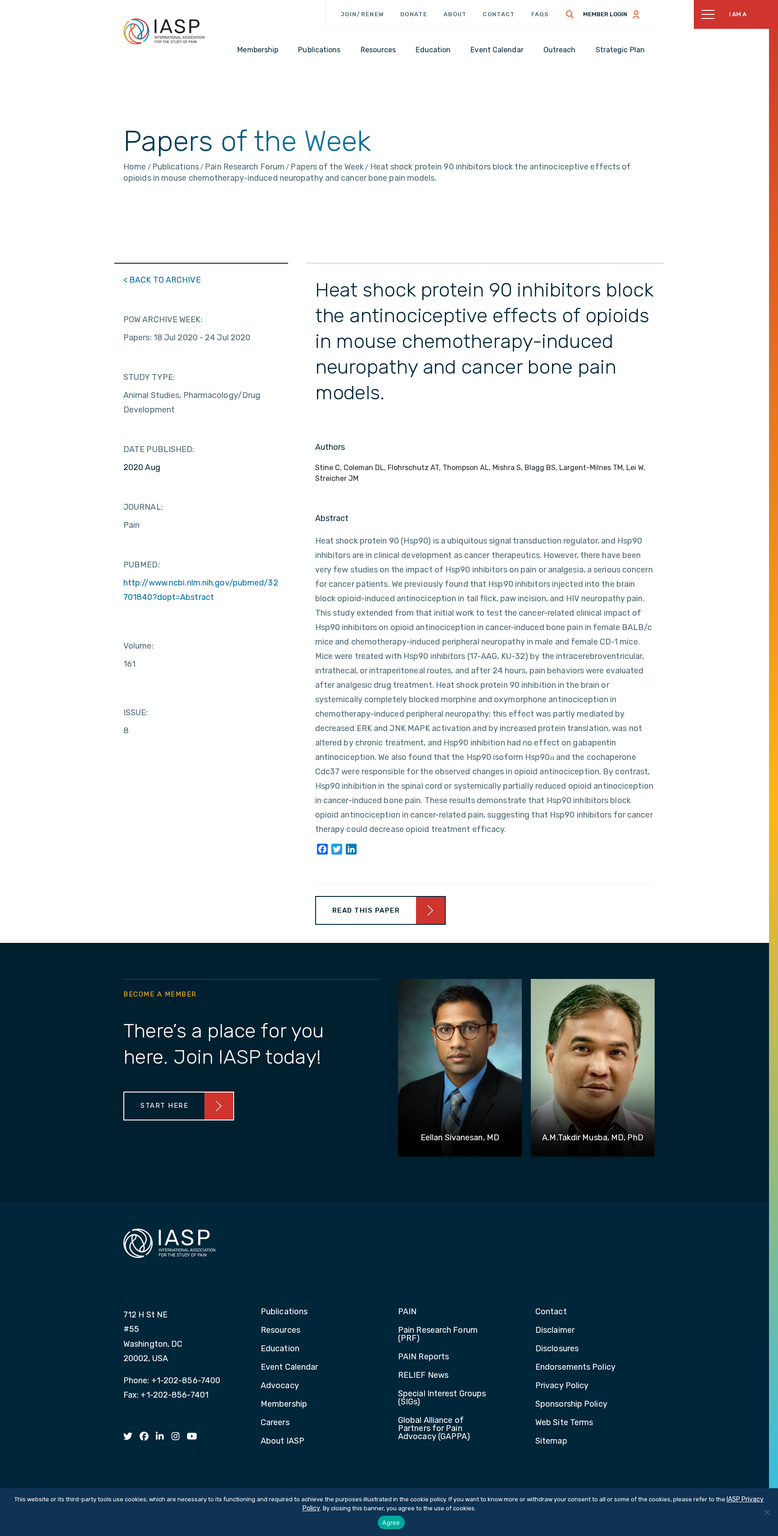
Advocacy (280, 1385)
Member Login (605, 14)
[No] (766, 1512)
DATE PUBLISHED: (158, 449)
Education (280, 1348)
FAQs (540, 14)
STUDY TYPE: (149, 377)
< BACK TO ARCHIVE (162, 280)
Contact (499, 14)
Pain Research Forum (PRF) (438, 1334)
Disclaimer (554, 1330)
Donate (413, 14)
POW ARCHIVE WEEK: (163, 320)
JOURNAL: (143, 507)
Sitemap (551, 1441)
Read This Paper (366, 910)
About (455, 14)
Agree (391, 1522)
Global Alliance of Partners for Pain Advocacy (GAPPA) (434, 1428)
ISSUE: (135, 713)
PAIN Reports (423, 1357)
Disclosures (557, 1348)
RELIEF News (423, 1375)
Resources (280, 1330)
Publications (284, 1312)
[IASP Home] (163, 31)
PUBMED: (141, 565)
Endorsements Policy (575, 1367)
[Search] (570, 14)
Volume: (138, 646)
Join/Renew (362, 14)
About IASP (282, 1441)
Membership (284, 1404)
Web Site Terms (564, 1422)
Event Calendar (289, 1367)
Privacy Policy (561, 1385)
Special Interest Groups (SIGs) (442, 1398)
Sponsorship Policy (571, 1404)
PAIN (407, 1312)
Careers (275, 1422)
